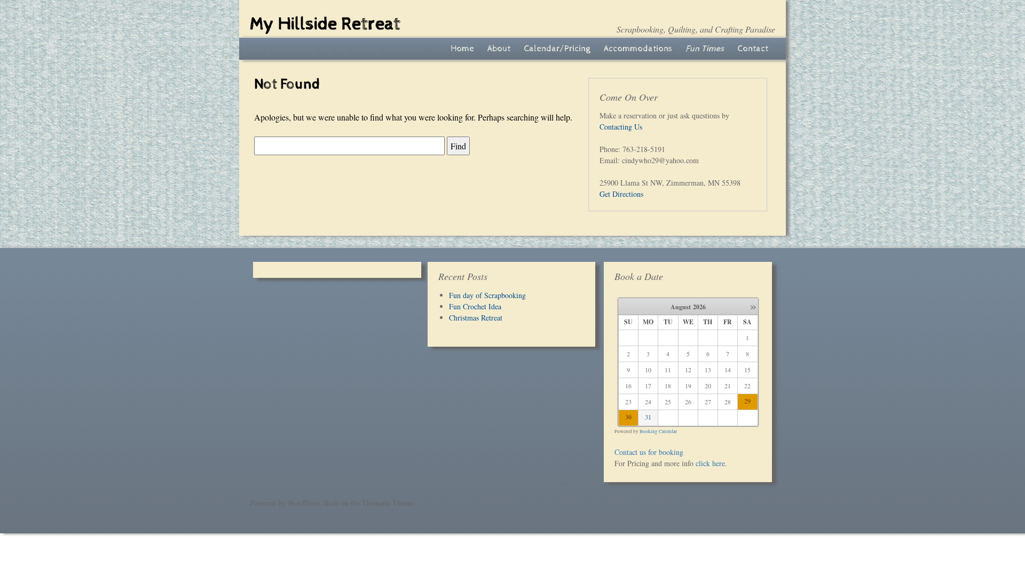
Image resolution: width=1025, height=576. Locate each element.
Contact (752, 49)
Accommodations (638, 49)
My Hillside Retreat (325, 24)
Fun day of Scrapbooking (487, 295)
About (498, 49)
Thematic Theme (387, 503)
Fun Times (704, 49)
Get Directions (621, 194)
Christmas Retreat (475, 318)
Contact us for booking (648, 452)
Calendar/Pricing (557, 49)
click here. (711, 463)
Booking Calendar (658, 431)
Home (462, 49)
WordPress (304, 503)
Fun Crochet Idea (475, 306)
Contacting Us (621, 127)
